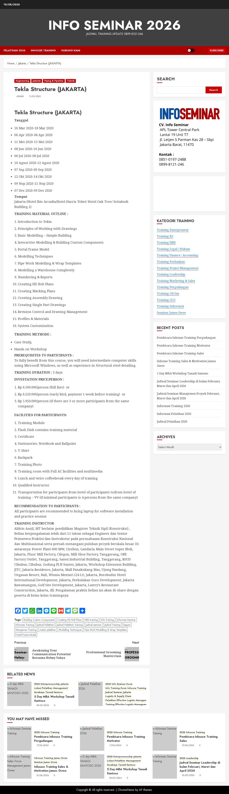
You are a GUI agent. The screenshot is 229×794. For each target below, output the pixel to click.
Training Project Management (177, 268)
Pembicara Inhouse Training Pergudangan (186, 338)
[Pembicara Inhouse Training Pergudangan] (19, 738)
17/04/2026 (43, 745)
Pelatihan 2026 (14, 50)
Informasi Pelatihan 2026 (174, 414)
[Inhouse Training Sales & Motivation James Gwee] (19, 766)
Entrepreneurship (50, 684)
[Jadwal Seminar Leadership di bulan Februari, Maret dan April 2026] (165, 766)
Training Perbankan (171, 262)
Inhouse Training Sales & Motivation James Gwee (51, 769)
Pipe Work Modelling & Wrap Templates (105, 630)
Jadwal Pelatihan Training (70, 625)
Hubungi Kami (70, 50)
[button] (198, 50)
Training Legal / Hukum (173, 249)
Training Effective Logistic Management (127, 704)
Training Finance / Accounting (177, 255)
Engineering (22, 80)
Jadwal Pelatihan (45, 625)
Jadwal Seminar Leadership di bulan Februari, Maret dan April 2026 (200, 767)
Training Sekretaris (170, 306)
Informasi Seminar (126, 620)
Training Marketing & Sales (176, 281)
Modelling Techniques (70, 630)
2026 (37, 684)
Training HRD (166, 243)
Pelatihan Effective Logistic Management (127, 700)
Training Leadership (171, 274)
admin (20, 96)
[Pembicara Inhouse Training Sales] (165, 738)
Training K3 (165, 236)
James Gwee (60, 758)
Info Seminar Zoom (122, 684)
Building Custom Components (39, 620)
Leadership (192, 758)
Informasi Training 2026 (173, 406)
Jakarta (37, 80)
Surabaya (39, 692)
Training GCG (166, 300)
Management (60, 688)
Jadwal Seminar (113, 692)
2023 (108, 684)
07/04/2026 (188, 745)
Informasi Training (24, 625)
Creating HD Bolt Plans (69, 620)
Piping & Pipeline (53, 80)
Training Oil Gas (168, 293)
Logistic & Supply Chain (118, 696)
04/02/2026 (43, 705)
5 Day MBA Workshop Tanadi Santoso (54, 699)
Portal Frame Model (25, 635)
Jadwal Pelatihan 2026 (172, 422)
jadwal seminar (93, 625)
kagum (126, 625)
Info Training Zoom (115, 688)
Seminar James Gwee (171, 313)
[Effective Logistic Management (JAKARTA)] (90, 694)
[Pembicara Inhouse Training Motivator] (92, 738)
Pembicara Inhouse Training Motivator (183, 345)
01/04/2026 (43, 775)
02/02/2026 (188, 775)
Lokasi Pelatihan (43, 688)
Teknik (70, 80)
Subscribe (217, 50)
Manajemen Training (25, 630)
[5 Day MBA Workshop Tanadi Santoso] (19, 694)
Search (166, 79)
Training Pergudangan (172, 287)
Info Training (107, 620)
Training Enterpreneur (173, 230)
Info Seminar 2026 (114, 25)
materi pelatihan (48, 630)
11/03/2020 (35, 96)
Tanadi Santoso (54, 692)
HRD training (91, 620)
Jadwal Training (112, 625)
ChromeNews (126, 790)
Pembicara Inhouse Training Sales (180, 353)
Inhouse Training (43, 50)
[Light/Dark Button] (191, 50)
